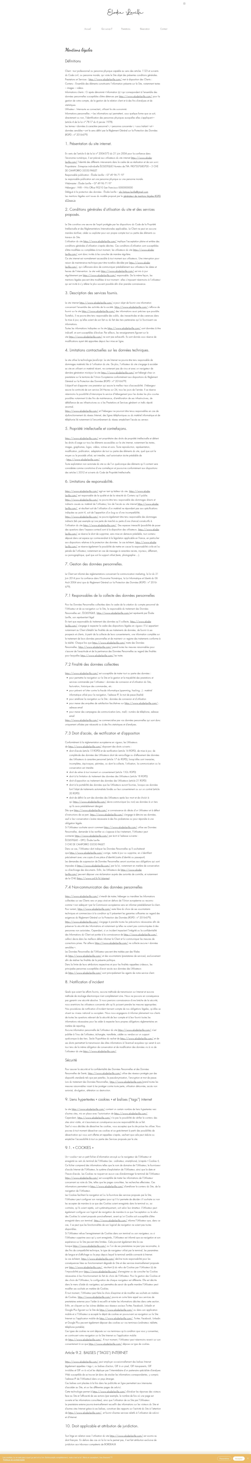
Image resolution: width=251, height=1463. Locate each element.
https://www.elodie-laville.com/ (105, 79)
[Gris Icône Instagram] (184, 3)
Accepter (239, 1458)
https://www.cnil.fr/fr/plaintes (93, 878)
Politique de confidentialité (14, 1459)
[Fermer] (247, 1458)
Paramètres (224, 1458)
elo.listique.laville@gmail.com (133, 191)
